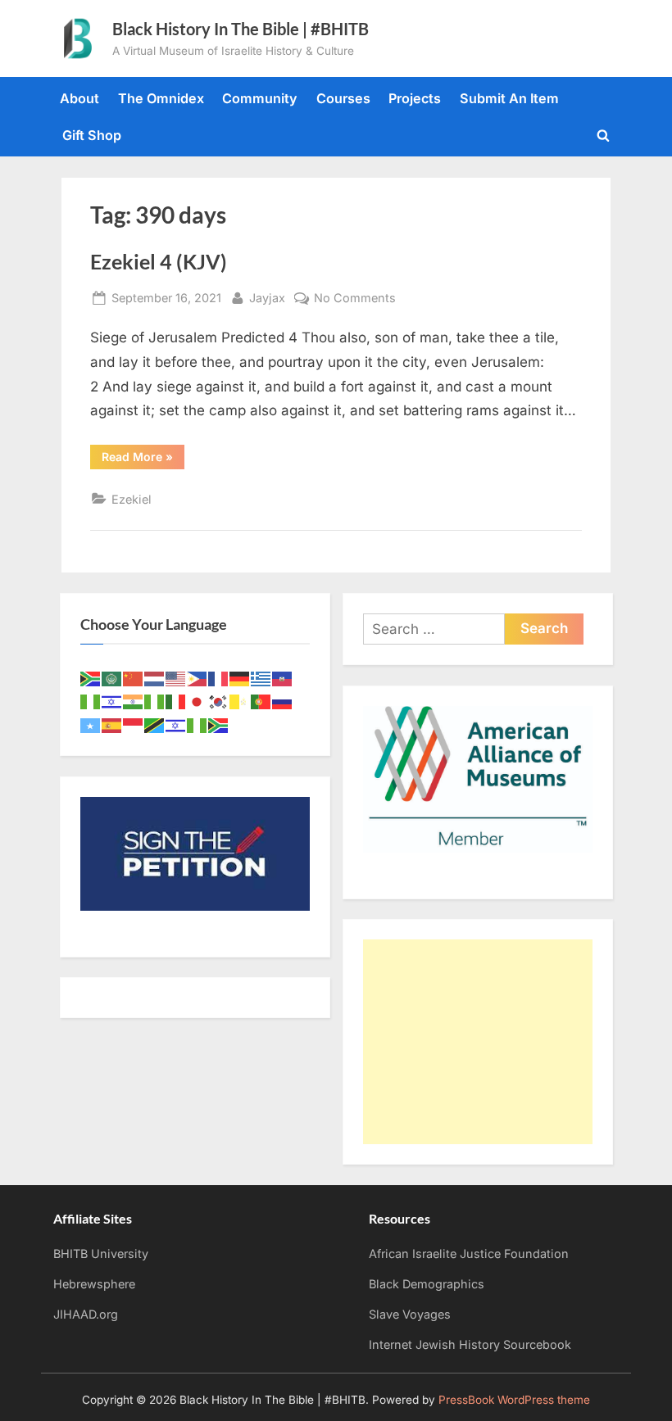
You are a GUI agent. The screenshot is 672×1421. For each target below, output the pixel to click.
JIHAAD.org (85, 1314)
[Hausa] (91, 701)
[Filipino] (197, 677)
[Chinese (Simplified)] (133, 677)
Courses (343, 98)
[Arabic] (112, 677)
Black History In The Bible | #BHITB (240, 28)
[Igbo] (155, 701)
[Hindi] (133, 701)
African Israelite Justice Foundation (469, 1253)
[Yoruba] (197, 724)
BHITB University (100, 1253)
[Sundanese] (133, 724)
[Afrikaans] (91, 677)
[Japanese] (197, 701)
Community (259, 98)
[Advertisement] (478, 1041)
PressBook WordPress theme (514, 1399)
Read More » (143, 459)
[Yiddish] (176, 724)
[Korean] (218, 701)
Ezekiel (131, 499)
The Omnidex (161, 98)
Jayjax (267, 297)
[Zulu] (218, 724)
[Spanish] (112, 724)
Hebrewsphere (94, 1284)
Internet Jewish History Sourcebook (470, 1344)
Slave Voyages (410, 1314)
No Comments (355, 299)
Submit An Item (509, 98)
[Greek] (261, 677)
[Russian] (282, 701)
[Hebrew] (112, 701)
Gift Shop (91, 135)
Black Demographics (426, 1284)
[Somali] (91, 724)
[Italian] (176, 701)
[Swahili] (155, 724)
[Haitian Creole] (282, 677)
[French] (218, 677)
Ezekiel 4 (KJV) (158, 262)
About (79, 98)
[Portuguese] (261, 701)
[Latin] (240, 701)
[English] (176, 677)
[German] (240, 677)
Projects (414, 98)
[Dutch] (155, 677)
